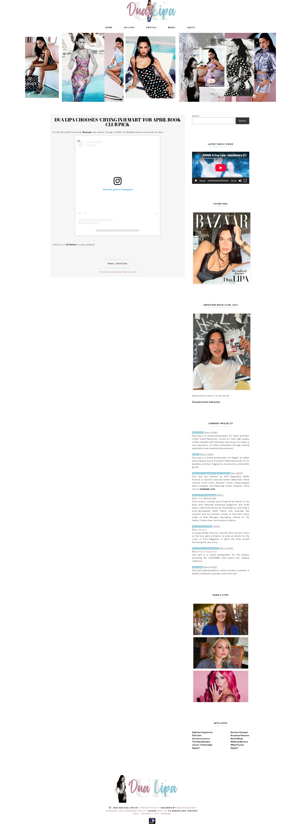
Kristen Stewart (239, 732)
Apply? (196, 748)
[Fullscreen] (245, 180)
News (111, 263)
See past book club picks (206, 402)
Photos (151, 27)
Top (155, 814)
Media (171, 27)
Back (136, 814)
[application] (220, 168)
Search (195, 115)
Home (109, 27)
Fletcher (197, 735)
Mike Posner (237, 744)
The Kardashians (201, 741)
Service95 (121, 263)
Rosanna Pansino (240, 735)
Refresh (146, 814)
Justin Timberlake (202, 744)
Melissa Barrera (239, 741)
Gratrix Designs (186, 808)
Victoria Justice (201, 738)
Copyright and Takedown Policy (125, 811)
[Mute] (240, 180)
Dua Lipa (129, 27)
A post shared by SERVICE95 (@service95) (117, 230)
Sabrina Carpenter (202, 732)
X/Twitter (71, 244)
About (191, 27)
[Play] (196, 180)
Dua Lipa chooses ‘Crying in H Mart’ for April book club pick (117, 122)
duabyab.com (207, 489)
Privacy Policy (149, 808)
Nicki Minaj (237, 738)
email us (162, 811)
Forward (166, 814)
